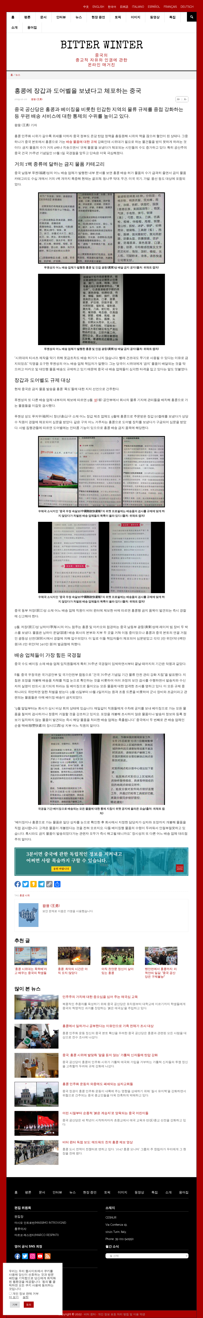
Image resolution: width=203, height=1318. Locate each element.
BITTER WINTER (101, 46)
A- (185, 99)
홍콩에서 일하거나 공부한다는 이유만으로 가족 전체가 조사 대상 (108, 1026)
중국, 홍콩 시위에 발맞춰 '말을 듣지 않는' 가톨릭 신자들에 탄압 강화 (110, 1055)
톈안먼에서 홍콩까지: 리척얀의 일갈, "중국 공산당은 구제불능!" (161, 972)
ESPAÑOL (154, 6)
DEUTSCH (187, 6)
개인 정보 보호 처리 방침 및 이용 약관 (121, 1314)
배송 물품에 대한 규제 (81, 142)
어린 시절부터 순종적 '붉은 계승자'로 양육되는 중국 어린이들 (105, 1113)
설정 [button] (26, 1297)
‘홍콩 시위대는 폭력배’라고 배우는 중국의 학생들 (30, 971)
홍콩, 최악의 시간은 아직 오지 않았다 (73, 971)
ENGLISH (98, 6)
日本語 (124, 6)
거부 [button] (14, 1304)
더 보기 (14, 1297)
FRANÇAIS (170, 6)
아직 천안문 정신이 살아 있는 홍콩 (118, 971)
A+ (178, 99)
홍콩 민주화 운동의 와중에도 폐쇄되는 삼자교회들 (97, 1084)
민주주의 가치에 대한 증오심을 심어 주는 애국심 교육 (100, 997)
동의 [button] (28, 1304)
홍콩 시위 (25, 895)
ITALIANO (138, 6)
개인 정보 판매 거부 (25, 1293)
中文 (86, 6)
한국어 (112, 6)
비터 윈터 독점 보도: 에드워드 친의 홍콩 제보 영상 (97, 1142)
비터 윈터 (90, 1314)
